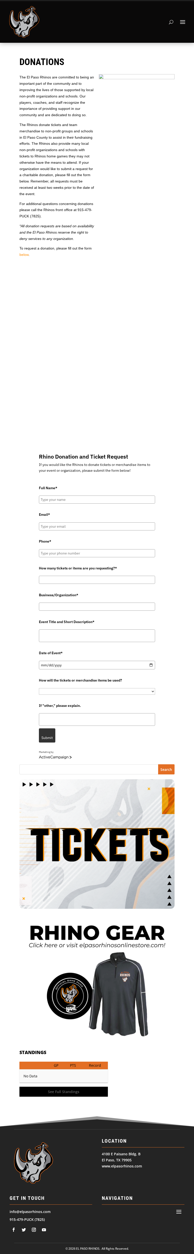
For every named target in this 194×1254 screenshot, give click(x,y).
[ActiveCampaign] (55, 757)
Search (166, 769)
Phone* (45, 541)
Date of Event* (51, 653)
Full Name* (48, 488)
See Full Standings (63, 1091)
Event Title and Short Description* (66, 622)
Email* (44, 514)
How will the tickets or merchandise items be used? (80, 680)
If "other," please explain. (60, 705)
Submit (47, 737)
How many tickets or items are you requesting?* (78, 568)
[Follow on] (14, 1230)
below (24, 255)
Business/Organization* (58, 595)
